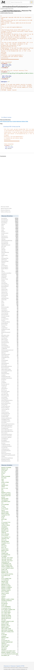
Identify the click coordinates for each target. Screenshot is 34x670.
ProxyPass (9, 379)
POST (9, 491)
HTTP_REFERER (9, 504)
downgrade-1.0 (9, 529)
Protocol (9, 320)
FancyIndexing (9, 313)
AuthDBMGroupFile (9, 421)
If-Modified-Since (9, 543)
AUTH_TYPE (9, 602)
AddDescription (9, 336)
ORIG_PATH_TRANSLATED (9, 631)
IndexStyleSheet (9, 342)
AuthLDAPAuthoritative (9, 434)
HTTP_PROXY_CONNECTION (9, 609)
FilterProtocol (9, 290)
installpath (9, 636)
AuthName (9, 277)
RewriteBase (9, 222)
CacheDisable (9, 393)
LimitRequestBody (9, 322)
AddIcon (9, 330)
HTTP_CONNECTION (9, 578)
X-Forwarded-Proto (9, 522)
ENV (9, 475)
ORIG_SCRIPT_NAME (9, 628)
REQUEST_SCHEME (9, 588)
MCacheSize (9, 432)
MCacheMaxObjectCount (9, 431)
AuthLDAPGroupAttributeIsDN (9, 455)
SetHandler (9, 299)
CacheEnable (9, 447)
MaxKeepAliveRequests (9, 425)
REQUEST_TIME (9, 624)
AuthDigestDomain (9, 413)
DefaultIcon (9, 344)
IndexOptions (9, 310)
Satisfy (9, 264)
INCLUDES (9, 478)
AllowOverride (6, 121)
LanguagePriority (9, 357)
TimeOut (9, 326)
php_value (9, 246)
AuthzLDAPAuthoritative (9, 400)
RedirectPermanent (9, 332)
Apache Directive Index (6, 208)
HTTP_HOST (9, 470)
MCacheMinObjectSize (9, 427)
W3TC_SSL (9, 540)
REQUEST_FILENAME (9, 467)
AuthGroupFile (9, 295)
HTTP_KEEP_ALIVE (9, 575)
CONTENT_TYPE (9, 538)
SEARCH (9, 544)
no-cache (9, 507)
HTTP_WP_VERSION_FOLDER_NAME (9, 654)
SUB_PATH (9, 649)
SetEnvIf (9, 262)
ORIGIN (9, 486)
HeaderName (9, 327)
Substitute (9, 361)
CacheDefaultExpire (9, 450)
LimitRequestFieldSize (9, 446)
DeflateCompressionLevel (9, 350)
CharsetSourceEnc (9, 354)
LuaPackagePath (9, 409)
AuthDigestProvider (9, 376)
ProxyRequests (9, 428)
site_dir (9, 633)
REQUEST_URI (9, 469)
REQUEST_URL (9, 571)
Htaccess (13, 666)
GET (9, 489)
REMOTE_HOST (9, 550)
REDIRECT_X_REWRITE (9, 587)
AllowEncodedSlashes (9, 418)
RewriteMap (9, 372)
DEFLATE (9, 472)
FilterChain (9, 287)
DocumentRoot (9, 341)
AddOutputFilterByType (9, 240)
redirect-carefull (9, 593)
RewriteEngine (9, 219)
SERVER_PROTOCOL (9, 618)
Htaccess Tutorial (5, 206)
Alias (9, 301)
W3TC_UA (9, 547)
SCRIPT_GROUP (9, 622)
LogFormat (9, 387)
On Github (4, 117)
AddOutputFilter (9, 298)
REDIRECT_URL (9, 572)
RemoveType (9, 324)
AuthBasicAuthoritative (9, 378)
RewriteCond (9, 221)
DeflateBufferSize (9, 441)
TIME (9, 480)
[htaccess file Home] (3, 2)
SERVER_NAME (9, 512)
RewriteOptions (9, 286)
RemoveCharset (9, 367)
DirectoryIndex (9, 242)
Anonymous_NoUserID (9, 435)
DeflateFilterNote (9, 373)
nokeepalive (9, 526)
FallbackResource (9, 311)
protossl (9, 497)
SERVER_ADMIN (9, 541)
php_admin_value (9, 335)
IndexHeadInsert (9, 363)
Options (23, 121)
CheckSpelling (9, 345)
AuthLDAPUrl (9, 388)
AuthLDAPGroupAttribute (9, 458)
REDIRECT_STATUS (9, 492)
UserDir (9, 358)
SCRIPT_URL (9, 569)
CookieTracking (9, 412)
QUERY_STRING (9, 482)
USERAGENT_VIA (9, 562)
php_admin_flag (9, 394)
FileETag (9, 249)
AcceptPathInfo (9, 319)
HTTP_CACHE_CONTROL (9, 574)
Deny (11, 121)
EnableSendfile (9, 416)
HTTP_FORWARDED (9, 606)
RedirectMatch (9, 268)
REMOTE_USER (9, 531)
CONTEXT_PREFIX (9, 525)
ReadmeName (9, 323)
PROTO (9, 510)
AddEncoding (9, 255)
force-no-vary (9, 488)
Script (9, 234)
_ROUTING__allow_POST (9, 560)
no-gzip (9, 483)
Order (27, 121)
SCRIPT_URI (9, 605)
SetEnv (9, 271)
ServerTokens (9, 265)
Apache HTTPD (20, 666)
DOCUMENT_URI (9, 655)
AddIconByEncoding (9, 369)
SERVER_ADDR (9, 498)
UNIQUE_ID (9, 643)
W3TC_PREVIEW (9, 534)
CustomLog (9, 385)
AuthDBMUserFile (9, 419)
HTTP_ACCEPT (9, 535)
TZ (9, 520)
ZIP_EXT (9, 639)
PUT (9, 503)
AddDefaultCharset (9, 245)
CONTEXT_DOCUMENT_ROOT (9, 651)
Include (14, 121)
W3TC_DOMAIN (9, 591)
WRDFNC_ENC (9, 581)
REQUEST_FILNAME (9, 585)
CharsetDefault (9, 351)
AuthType (9, 282)
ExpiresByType (9, 243)
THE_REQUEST (9, 500)
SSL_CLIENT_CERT (9, 614)
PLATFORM (9, 634)
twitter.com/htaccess (5, 211)
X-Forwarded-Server (9, 608)
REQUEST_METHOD (9, 495)
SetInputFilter (9, 404)
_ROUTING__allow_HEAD (9, 557)
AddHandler (9, 276)
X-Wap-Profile (9, 523)
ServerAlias (9, 422)
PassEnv (9, 381)
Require (9, 248)
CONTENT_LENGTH (9, 590)
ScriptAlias (9, 382)
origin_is (9, 597)
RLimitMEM (9, 440)
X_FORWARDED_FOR (9, 563)
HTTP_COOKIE (9, 509)
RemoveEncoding (9, 391)
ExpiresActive (9, 236)
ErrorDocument (9, 233)
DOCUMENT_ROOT (9, 501)
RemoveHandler (9, 307)
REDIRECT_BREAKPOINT (9, 642)
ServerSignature (9, 285)
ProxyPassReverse (9, 406)
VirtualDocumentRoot (9, 273)
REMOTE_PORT (9, 637)
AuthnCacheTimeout (9, 453)
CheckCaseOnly (9, 395)
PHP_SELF (9, 620)
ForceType (9, 296)
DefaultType (9, 364)
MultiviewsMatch (9, 407)
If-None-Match (9, 549)
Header (9, 228)
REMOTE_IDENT (9, 627)
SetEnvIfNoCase (9, 252)
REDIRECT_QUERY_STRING (9, 599)
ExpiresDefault (9, 237)
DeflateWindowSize (9, 461)
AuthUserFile (9, 283)
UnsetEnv (9, 375)
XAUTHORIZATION (9, 554)
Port (9, 270)
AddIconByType (9, 356)
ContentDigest (9, 360)
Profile (9, 517)
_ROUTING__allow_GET (9, 559)
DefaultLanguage (9, 316)
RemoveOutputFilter (9, 403)
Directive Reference (5, 210)
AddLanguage (9, 339)
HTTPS (9, 473)
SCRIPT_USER (9, 646)
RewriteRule (9, 218)
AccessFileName (9, 415)
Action (9, 302)
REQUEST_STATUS (9, 625)
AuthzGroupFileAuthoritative (9, 424)
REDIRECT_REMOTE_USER (9, 621)
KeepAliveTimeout (9, 459)
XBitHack (9, 353)
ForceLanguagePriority (9, 370)
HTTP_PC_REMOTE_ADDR (9, 568)
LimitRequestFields (9, 444)
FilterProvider (9, 289)
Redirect (9, 231)
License (9, 117)
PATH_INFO (9, 546)
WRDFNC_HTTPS (9, 584)
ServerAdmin (9, 397)
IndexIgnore (18, 121)
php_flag (9, 250)
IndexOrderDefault (9, 347)
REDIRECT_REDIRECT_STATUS (9, 652)
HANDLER (9, 532)
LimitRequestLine (9, 449)
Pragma (9, 506)
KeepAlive (9, 317)
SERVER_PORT (9, 485)
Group (9, 304)
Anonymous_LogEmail (9, 437)
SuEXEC (9, 456)
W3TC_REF (9, 551)
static (9, 479)
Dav (9, 333)
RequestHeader (9, 261)
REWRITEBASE (9, 528)
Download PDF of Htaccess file (11, 126)
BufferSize (9, 452)
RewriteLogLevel (9, 384)
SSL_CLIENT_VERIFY (9, 612)
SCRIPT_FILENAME (9, 476)
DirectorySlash (9, 314)
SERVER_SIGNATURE (9, 617)
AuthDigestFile (9, 398)
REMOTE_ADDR (9, 513)
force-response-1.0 (9, 537)
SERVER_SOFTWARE (9, 615)
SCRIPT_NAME (9, 583)
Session (9, 280)
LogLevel (9, 410)
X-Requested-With (9, 514)
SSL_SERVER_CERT (9, 611)
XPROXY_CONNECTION (9, 566)
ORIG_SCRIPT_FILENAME (9, 630)
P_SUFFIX (9, 594)
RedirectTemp (9, 279)
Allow (3, 7)
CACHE (9, 516)
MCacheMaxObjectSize (9, 430)
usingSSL (9, 596)
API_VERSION (9, 603)
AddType (9, 239)
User (9, 256)
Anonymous (9, 308)
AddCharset (9, 259)
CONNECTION (9, 553)
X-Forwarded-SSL (9, 640)
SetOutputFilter (9, 258)
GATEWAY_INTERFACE (9, 600)
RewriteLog (9, 390)
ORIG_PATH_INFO (9, 645)
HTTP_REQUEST (9, 580)
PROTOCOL (9, 648)
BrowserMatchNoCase (9, 366)
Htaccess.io (7, 666)
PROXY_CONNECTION (9, 565)
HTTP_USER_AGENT (9, 494)
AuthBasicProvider (9, 329)
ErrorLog (9, 443)
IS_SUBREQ (9, 556)
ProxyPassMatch (9, 401)
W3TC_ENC (9, 519)
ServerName (9, 338)
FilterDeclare (9, 292)
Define (9, 305)
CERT (9, 577)
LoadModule (9, 348)
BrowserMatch (9, 267)
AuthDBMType (9, 438)
